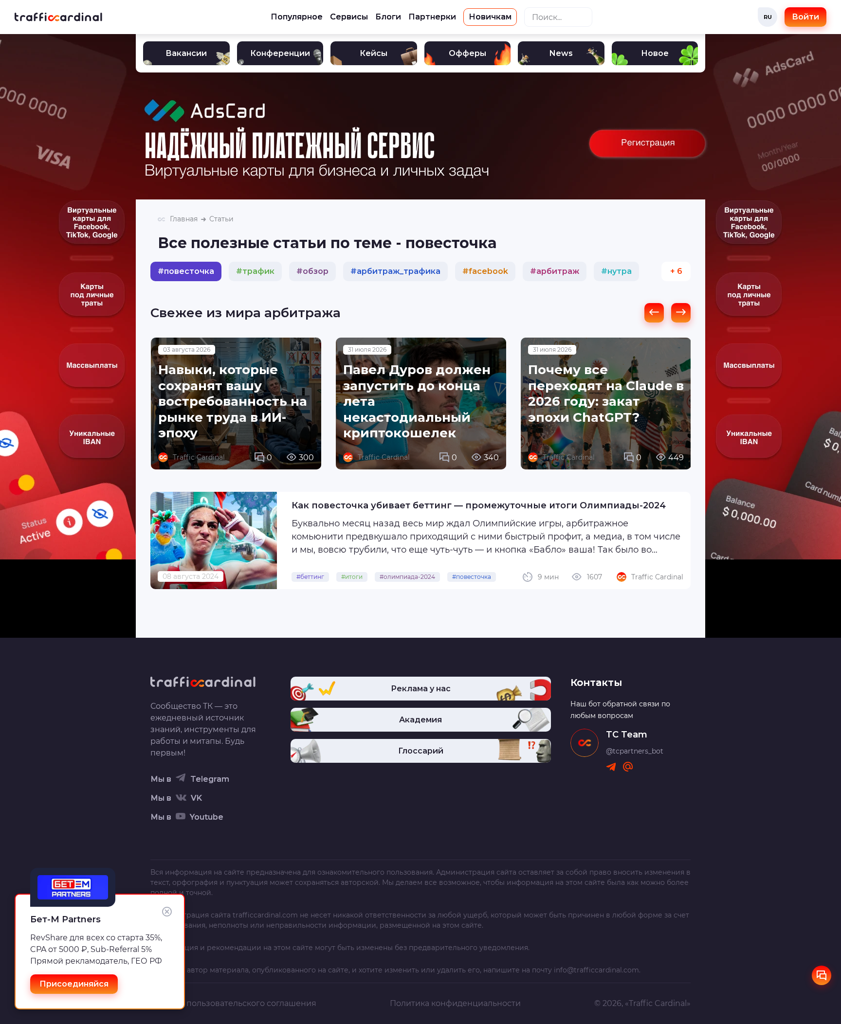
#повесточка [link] (471, 576)
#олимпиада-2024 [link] (407, 576)
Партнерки (432, 16)
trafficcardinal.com (265, 915)
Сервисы (349, 16)
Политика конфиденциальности (455, 1003)
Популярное (297, 16)
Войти (805, 16)
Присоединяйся (74, 983)
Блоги (388, 16)
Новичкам (490, 16)
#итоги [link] (352, 576)
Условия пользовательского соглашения (233, 1003)
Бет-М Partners (65, 919)
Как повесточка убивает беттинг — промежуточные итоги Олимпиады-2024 (479, 505)
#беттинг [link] (310, 576)
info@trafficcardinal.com (596, 970)
